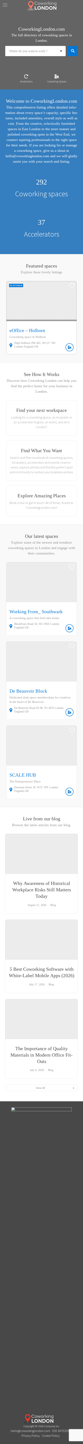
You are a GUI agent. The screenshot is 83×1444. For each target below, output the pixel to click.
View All (40, 1088)
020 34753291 (61, 1431)
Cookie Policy (51, 1436)
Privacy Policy (31, 1436)
